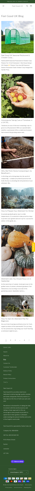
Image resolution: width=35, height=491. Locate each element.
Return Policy (7, 374)
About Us (6, 355)
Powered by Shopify (18, 484)
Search (5, 351)
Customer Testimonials (10, 367)
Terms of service (18, 487)
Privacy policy (8, 487)
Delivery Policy (7, 370)
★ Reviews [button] (33, 247)
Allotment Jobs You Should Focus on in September (16, 280)
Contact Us (6, 363)
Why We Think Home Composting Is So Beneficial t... (16, 172)
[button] (3, 6)
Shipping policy (27, 487)
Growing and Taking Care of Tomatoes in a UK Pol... (16, 121)
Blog (4, 359)
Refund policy (28, 484)
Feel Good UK (10, 484)
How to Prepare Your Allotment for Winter (17, 211)
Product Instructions (9, 378)
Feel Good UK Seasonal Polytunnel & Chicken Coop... (15, 56)
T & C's (5, 382)
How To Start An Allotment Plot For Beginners (14, 320)
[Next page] (29, 340)
